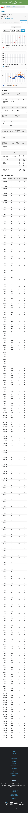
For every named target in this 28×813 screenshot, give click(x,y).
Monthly (18, 27)
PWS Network (14, 761)
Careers (14, 756)
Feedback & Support (14, 765)
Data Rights (14, 798)
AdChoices (14, 775)
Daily (9, 27)
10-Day (10, 22)
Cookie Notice (14, 771)
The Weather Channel (11, 803)
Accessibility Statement (14, 773)
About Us (14, 753)
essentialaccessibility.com (14, 780)
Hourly (4, 22)
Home (3, 6)
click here (14, 3)
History (23, 22)
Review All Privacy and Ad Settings (14, 791)
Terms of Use (14, 768)
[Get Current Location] (23, 7)
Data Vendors (14, 777)
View (23, 30)
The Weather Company (6, 803)
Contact (14, 755)
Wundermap (14, 763)
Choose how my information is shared (14, 795)
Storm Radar (21, 803)
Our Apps (14, 751)
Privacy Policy (14, 770)
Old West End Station (8, 18)
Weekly (13, 27)
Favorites (3, 11)
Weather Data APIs (14, 758)
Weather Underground (16, 803)
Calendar (16, 22)
